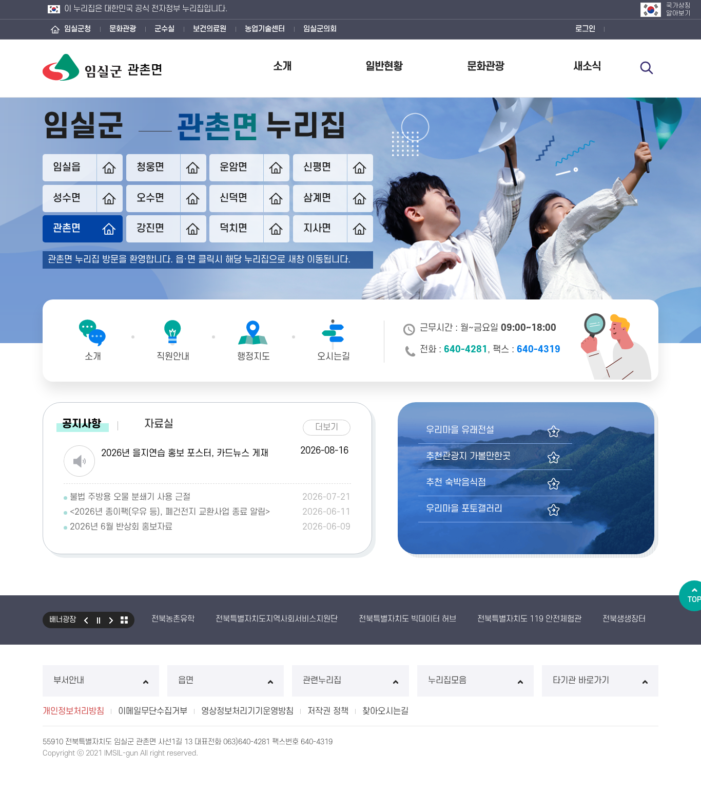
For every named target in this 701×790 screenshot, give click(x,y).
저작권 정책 (327, 711)
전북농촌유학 (172, 619)
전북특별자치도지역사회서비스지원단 (277, 619)
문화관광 (122, 29)
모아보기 (124, 620)
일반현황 (383, 66)
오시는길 (333, 357)
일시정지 (98, 620)
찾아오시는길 (385, 711)
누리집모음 (447, 680)
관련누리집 (322, 680)
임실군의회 (320, 29)
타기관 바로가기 (581, 680)
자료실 (158, 424)
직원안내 (173, 357)
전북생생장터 (624, 619)
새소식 (587, 66)
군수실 (164, 29)
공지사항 (81, 424)
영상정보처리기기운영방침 (247, 711)
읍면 (185, 680)
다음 (111, 620)
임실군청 (77, 29)
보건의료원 (209, 29)
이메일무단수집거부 (152, 711)
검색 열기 (646, 68)
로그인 (585, 29)
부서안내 (68, 680)
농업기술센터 (265, 29)
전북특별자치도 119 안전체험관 (529, 619)
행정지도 (253, 357)
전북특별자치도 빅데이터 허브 (407, 619)
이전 (86, 620)
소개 (282, 66)
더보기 (330, 426)
